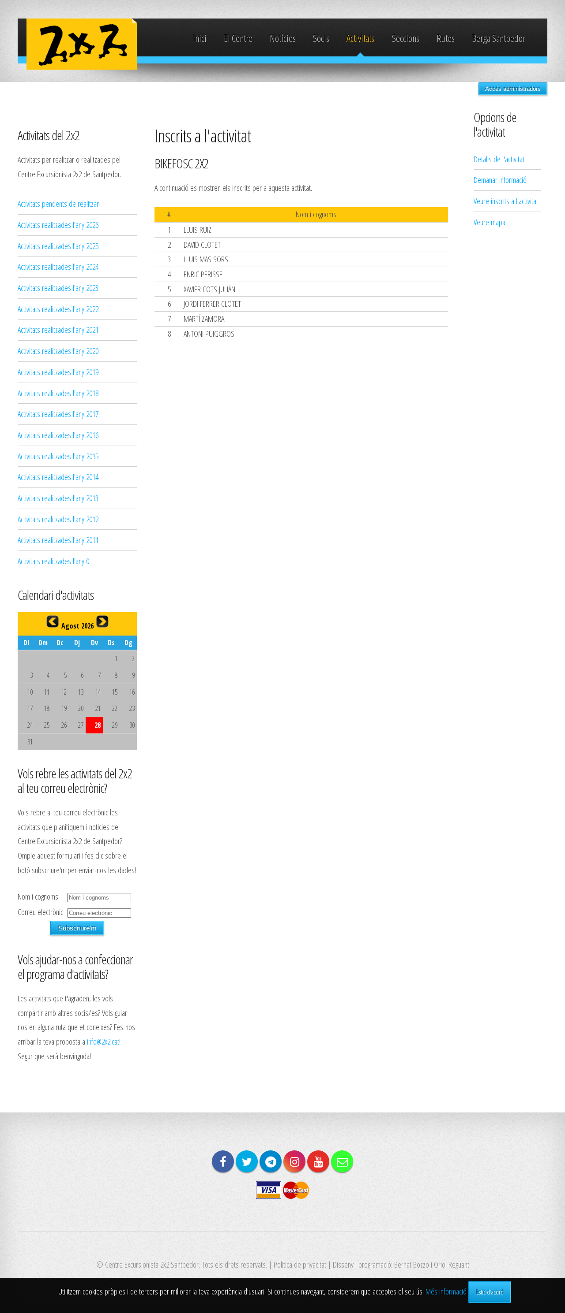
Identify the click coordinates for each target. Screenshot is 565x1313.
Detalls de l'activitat (499, 158)
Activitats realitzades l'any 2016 (58, 434)
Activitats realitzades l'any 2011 (58, 539)
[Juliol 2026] (52, 621)
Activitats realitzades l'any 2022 (58, 308)
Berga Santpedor (498, 38)
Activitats (360, 38)
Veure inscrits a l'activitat (506, 200)
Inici (200, 38)
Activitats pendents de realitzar (58, 203)
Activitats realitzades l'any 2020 (58, 350)
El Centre (238, 38)
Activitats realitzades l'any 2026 (58, 224)
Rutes (446, 38)
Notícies (283, 38)
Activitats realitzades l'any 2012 (58, 518)
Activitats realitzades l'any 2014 (58, 476)
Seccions (405, 38)
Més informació (446, 1291)
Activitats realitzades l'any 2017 (58, 413)
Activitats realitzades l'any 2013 (58, 497)
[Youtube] (318, 1161)
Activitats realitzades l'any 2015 (58, 455)
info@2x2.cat (103, 1041)
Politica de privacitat (300, 1264)
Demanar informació (500, 179)
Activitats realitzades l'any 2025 (58, 245)
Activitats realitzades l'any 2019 (58, 371)
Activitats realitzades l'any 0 (53, 560)
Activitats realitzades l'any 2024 (58, 266)
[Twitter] (247, 1161)
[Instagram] (294, 1161)
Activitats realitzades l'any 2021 (58, 329)
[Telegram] (271, 1161)
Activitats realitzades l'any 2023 (58, 287)
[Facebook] (223, 1161)
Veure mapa (489, 221)
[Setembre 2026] (102, 621)
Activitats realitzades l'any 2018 (58, 392)
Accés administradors (513, 89)
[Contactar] (342, 1161)
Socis (321, 38)
